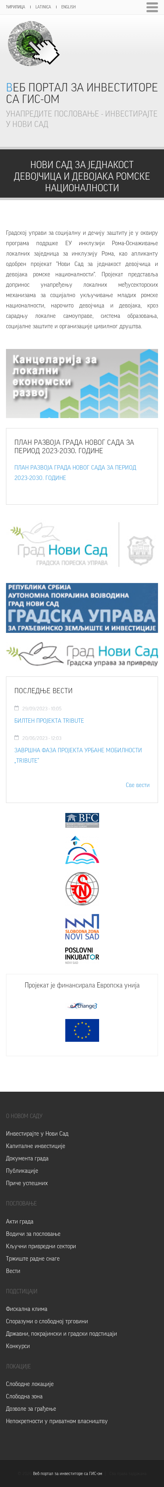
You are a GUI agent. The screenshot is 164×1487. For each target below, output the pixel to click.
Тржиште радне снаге (33, 1259)
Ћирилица (15, 7)
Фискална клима (26, 1309)
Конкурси (18, 1346)
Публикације (22, 1171)
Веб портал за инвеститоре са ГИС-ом (82, 93)
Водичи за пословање (33, 1234)
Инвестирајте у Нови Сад (37, 1134)
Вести (13, 1271)
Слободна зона (24, 1397)
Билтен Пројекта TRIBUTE (49, 721)
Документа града (27, 1159)
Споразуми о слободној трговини (47, 1321)
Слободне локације (30, 1384)
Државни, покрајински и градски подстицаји (61, 1334)
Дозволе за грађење (31, 1409)
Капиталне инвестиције (35, 1146)
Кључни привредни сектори (41, 1246)
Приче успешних (27, 1183)
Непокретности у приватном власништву (57, 1421)
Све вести (138, 785)
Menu (152, 7)
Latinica (43, 7)
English (68, 7)
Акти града (19, 1222)
